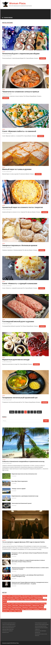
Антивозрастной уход (16, 595)
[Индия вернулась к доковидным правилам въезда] (6, 500)
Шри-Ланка (17, 609)
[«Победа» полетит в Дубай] (6, 493)
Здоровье (17, 597)
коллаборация (36, 609)
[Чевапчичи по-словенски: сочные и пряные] (25, 76)
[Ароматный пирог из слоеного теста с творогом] (25, 192)
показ (15, 611)
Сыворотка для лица (16, 607)
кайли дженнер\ (28, 609)
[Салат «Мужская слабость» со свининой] (25, 116)
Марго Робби (27, 599)
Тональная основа (33, 607)
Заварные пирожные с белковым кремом (19, 245)
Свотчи (9, 607)
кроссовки (5, 611)
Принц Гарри (15, 605)
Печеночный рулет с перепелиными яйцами (21, 53)
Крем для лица (6, 599)
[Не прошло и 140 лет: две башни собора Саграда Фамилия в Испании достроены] (6, 557)
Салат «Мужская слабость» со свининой (19, 131)
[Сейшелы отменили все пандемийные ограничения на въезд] (25, 458)
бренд (22, 609)
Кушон (18, 599)
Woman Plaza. (17, 3)
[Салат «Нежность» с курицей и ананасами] (25, 268)
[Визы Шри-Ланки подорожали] (6, 485)
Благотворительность (35, 595)
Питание (4, 605)
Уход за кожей (6, 609)
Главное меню (8, 17)
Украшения (40, 607)
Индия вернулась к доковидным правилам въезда (25, 496)
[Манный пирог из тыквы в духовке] (25, 154)
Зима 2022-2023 (23, 597)
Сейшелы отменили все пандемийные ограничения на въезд (23, 461)
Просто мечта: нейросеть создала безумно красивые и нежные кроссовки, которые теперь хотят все (28, 561)
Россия (42, 605)
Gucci (9, 595)
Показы (9, 605)
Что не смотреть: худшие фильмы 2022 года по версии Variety (23, 542)
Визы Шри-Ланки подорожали (19, 481)
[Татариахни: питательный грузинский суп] (25, 382)
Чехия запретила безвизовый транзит (22, 503)
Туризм (3, 459)
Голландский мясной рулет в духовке (18, 321)
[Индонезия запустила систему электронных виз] (6, 478)
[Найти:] (25, 420)
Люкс (22, 599)
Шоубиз (4, 540)
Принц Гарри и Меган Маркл (25, 605)
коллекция (43, 609)
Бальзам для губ (26, 595)
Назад (11, 412)
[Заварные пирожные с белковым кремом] (25, 230)
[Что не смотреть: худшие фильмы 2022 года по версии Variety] (25, 539)
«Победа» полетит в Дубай (18, 488)
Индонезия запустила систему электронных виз (24, 473)
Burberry (5, 595)
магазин (10, 611)
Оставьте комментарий (6, 55)
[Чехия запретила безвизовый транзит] (6, 508)
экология (19, 611)
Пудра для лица (35, 605)
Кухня (3, 51)
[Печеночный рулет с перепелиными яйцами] (25, 38)
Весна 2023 (44, 595)
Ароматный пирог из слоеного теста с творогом (22, 207)
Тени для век (25, 607)
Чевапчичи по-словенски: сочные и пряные (20, 92)
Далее (39, 412)
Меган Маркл (34, 599)
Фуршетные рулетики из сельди (15, 359)
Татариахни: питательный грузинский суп (20, 397)
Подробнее (42, 58)
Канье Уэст (31, 597)
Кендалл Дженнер (38, 597)
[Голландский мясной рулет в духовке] (25, 306)
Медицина (40, 599)
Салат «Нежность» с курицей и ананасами (19, 283)
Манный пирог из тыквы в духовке (16, 169)
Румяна (4, 607)
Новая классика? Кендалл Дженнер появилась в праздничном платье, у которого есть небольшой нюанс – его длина (30, 583)
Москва (4, 601)
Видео (4, 597)
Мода (45, 599)
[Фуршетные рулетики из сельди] (25, 344)
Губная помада (10, 597)
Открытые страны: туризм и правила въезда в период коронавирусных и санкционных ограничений (24, 603)
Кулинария (13, 599)
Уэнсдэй (12, 609)
